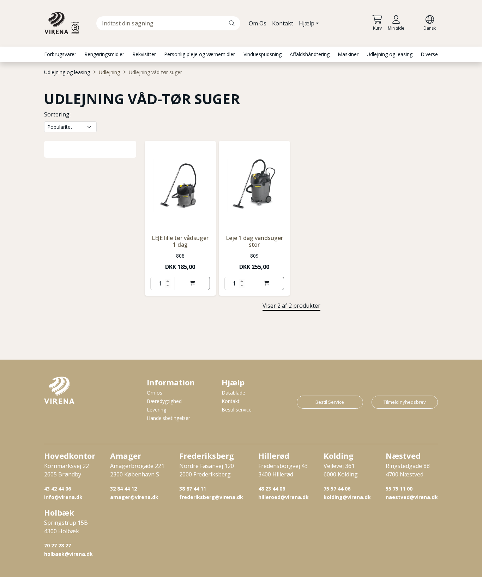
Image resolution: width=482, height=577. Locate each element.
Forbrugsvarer (60, 54)
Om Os (257, 23)
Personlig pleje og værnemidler (199, 54)
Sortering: (57, 114)
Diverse (429, 54)
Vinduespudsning (262, 54)
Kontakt (282, 23)
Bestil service (237, 409)
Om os (154, 392)
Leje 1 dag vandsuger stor (254, 241)
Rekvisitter (144, 54)
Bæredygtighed (164, 401)
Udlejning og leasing (389, 54)
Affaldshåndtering (310, 54)
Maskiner (348, 54)
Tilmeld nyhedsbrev (405, 402)
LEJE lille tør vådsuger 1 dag (180, 241)
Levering (156, 409)
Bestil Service (329, 402)
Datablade (233, 392)
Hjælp (306, 23)
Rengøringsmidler (104, 54)
